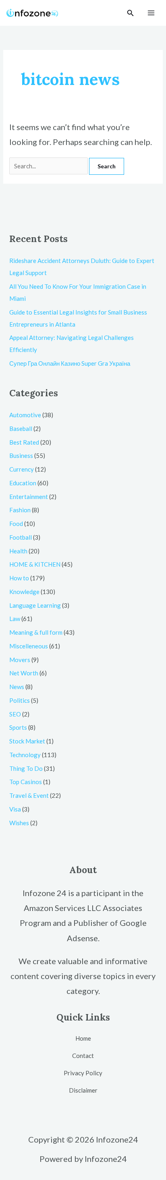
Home (83, 1038)
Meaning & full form (35, 632)
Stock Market (27, 741)
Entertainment (28, 496)
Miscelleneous (28, 646)
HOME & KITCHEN (34, 564)
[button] (130, 13)
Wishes (19, 822)
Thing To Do (26, 768)
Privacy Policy (83, 1072)
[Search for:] (49, 166)
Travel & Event (29, 795)
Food (16, 523)
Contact (83, 1055)
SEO (15, 714)
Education (22, 482)
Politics (19, 700)
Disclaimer (83, 1090)
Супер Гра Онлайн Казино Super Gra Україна (69, 363)
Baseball (20, 428)
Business (21, 455)
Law (14, 618)
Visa (15, 809)
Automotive (25, 414)
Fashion (20, 509)
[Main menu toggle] (151, 13)
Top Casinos (25, 781)
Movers (19, 659)
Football (20, 537)
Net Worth (23, 673)
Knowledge (24, 591)
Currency (21, 469)
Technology (25, 754)
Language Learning (35, 605)
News (16, 686)
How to (19, 578)
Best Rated (24, 442)
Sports (18, 727)
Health (18, 551)
